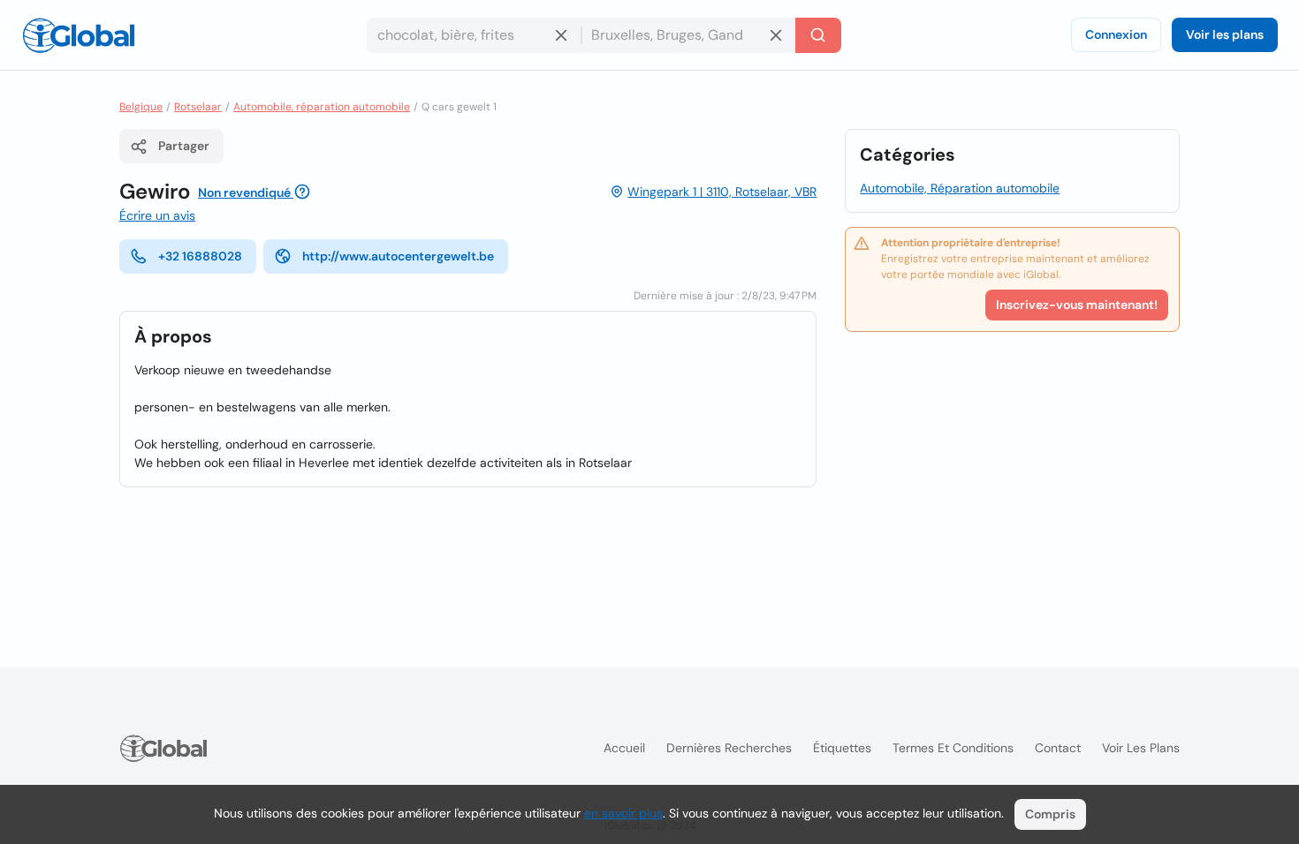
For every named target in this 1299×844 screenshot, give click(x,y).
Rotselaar (198, 107)
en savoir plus (623, 813)
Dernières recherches (729, 748)
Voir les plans (1225, 34)
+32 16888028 (200, 256)
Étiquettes (842, 748)
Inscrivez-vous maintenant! (1077, 305)
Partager (183, 146)
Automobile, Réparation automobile (960, 188)
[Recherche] (818, 35)
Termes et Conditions (953, 748)
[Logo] (78, 35)
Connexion (1116, 34)
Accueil (624, 748)
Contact (1058, 748)
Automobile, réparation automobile (321, 107)
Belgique (141, 107)
